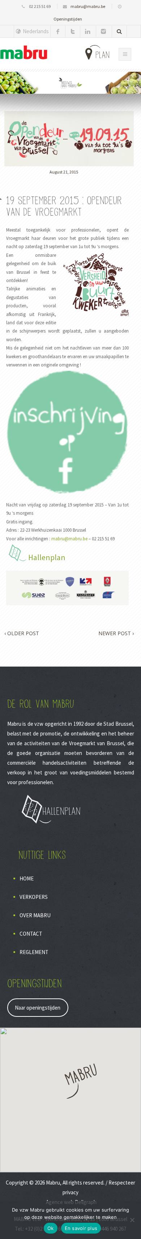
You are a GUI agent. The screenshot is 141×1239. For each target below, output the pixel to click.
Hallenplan (46, 557)
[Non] (132, 1219)
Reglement (34, 952)
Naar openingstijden (37, 1007)
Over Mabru (35, 915)
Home (27, 878)
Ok (50, 1228)
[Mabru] (23, 52)
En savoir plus (81, 1228)
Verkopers (34, 896)
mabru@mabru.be (87, 6)
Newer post (116, 633)
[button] (70, 1081)
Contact (31, 933)
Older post (21, 633)
